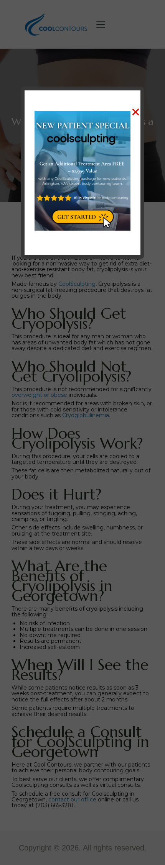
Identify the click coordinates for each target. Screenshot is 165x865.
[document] (82, 432)
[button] (135, 112)
